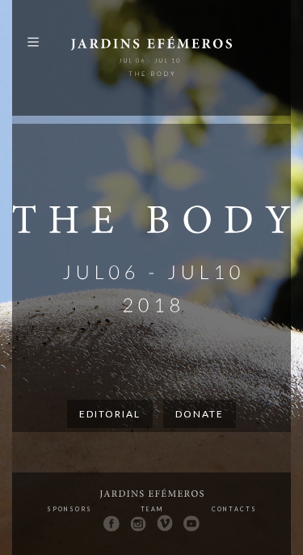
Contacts (234, 509)
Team (152, 509)
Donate (199, 414)
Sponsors (69, 509)
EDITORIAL (110, 414)
